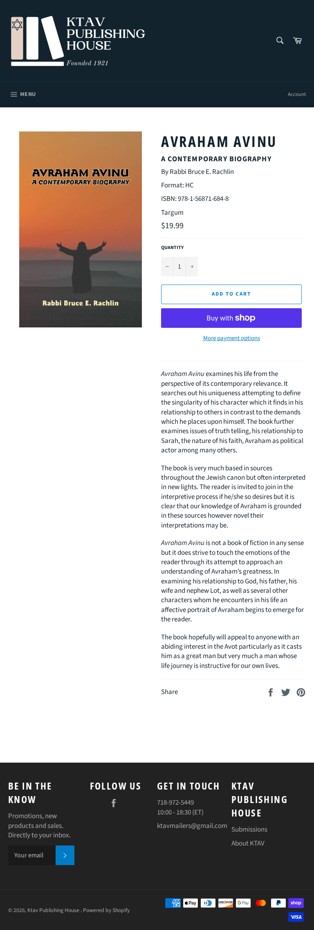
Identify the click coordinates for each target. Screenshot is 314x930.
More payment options (231, 338)
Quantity (172, 248)
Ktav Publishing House (54, 910)
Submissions (249, 829)
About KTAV (248, 843)
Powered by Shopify (106, 910)
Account (297, 94)
